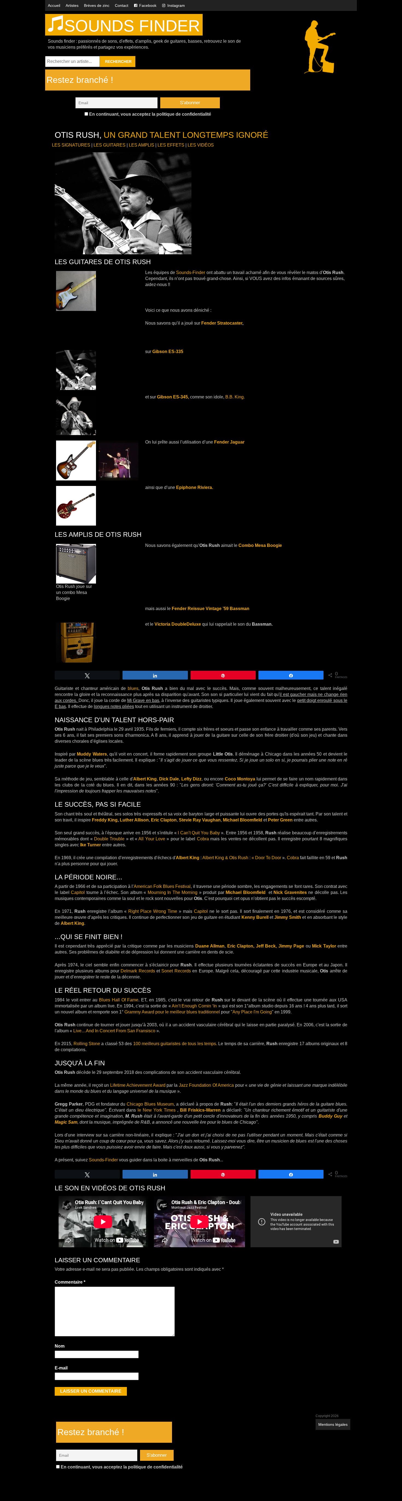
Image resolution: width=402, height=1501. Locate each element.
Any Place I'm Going (252, 1012)
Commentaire (70, 1282)
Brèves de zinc (96, 5)
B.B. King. (235, 397)
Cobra (203, 839)
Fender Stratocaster (221, 323)
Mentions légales (333, 1424)
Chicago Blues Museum (150, 1104)
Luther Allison (134, 820)
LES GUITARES (110, 145)
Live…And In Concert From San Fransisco (114, 1030)
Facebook (147, 5)
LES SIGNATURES (71, 145)
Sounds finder (132, 26)
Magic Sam (66, 1122)
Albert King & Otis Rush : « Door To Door (242, 857)
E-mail (61, 1368)
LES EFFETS (171, 145)
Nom (60, 1346)
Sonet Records (176, 971)
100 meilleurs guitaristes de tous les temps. (175, 1043)
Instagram (176, 5)
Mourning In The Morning (173, 892)
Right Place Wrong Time (152, 911)
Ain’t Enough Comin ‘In (194, 1006)
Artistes (72, 5)
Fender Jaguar (229, 442)
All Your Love (151, 839)
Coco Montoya (240, 779)
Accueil (54, 5)
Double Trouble (109, 839)
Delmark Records (138, 971)
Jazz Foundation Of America (206, 1085)
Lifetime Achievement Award (137, 1085)
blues (133, 688)
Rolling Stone (87, 1043)
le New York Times (157, 1110)
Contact (121, 5)
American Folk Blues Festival (162, 886)
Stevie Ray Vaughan (200, 820)
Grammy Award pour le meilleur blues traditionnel (172, 1012)
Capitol (78, 892)
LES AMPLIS (141, 145)
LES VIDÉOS (201, 145)
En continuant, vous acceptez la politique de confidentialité (149, 114)
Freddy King (105, 820)
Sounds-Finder (190, 272)
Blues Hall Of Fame (118, 1000)
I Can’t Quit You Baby (199, 832)
